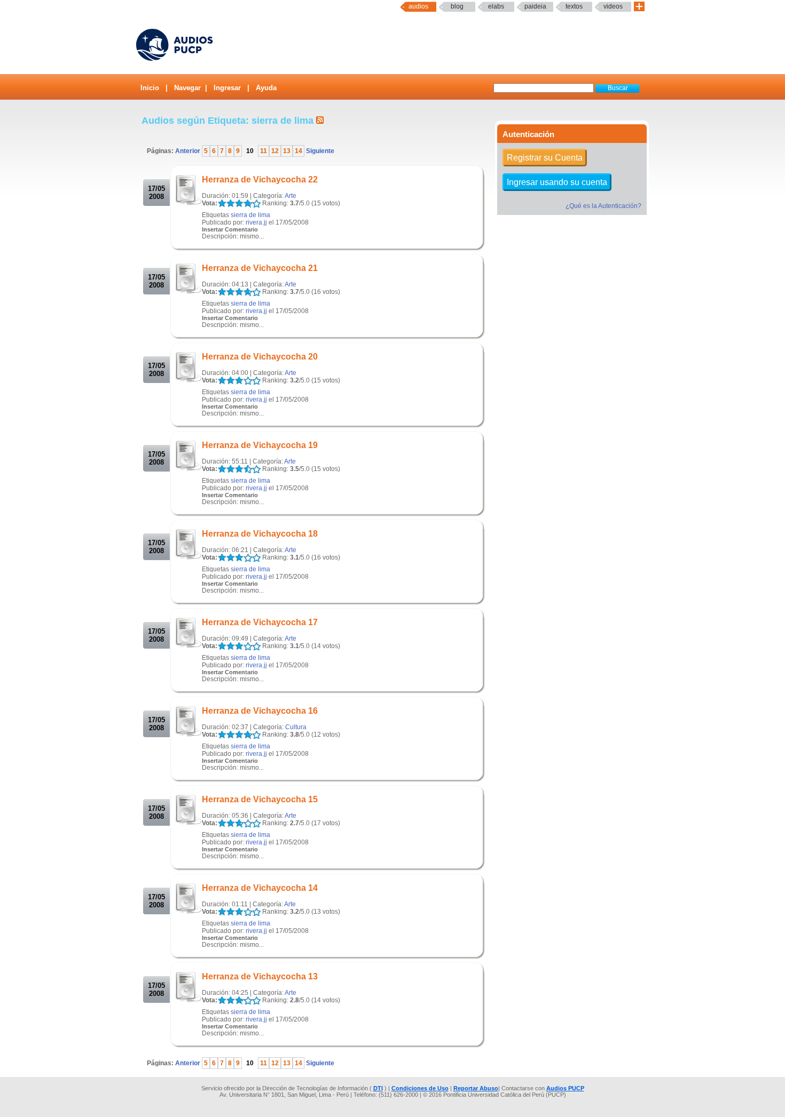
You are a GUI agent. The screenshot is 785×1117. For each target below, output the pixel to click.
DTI (378, 1088)
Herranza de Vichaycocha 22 (260, 179)
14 (298, 151)
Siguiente (319, 151)
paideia (535, 6)
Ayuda (266, 88)
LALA (222, 204)
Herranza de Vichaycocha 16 (260, 710)
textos (574, 6)
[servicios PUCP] (639, 7)
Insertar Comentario (230, 229)
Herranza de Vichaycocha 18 (260, 533)
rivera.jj (256, 222)
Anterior (188, 151)
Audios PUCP (565, 1088)
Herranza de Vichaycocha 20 (260, 356)
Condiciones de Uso (420, 1088)
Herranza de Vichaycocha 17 (260, 622)
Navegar (187, 88)
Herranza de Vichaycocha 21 (260, 268)
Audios (418, 6)
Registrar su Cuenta (545, 157)
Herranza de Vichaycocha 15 (260, 799)
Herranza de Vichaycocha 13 (260, 976)
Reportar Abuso (475, 1088)
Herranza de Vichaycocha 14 (260, 887)
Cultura (296, 727)
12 (275, 151)
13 (287, 151)
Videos (613, 6)
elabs (496, 6)
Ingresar (227, 88)
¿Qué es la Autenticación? (603, 206)
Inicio (149, 88)
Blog (457, 6)
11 (263, 151)
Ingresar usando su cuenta (557, 182)
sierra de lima (250, 215)
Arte (290, 196)
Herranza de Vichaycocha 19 (260, 445)
